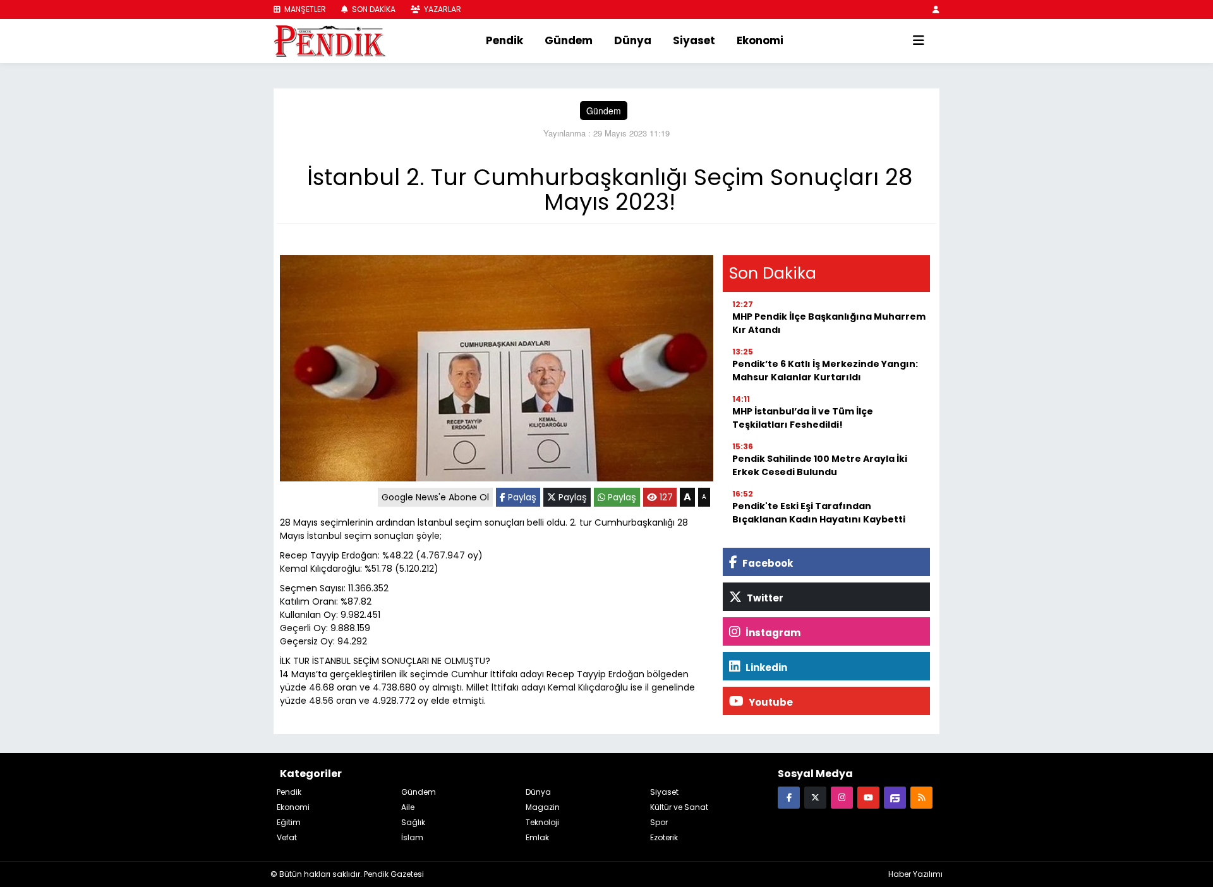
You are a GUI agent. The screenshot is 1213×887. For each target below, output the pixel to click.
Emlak (537, 837)
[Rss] (921, 797)
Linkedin (765, 667)
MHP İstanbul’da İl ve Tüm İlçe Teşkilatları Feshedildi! (802, 418)
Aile (407, 807)
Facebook (766, 563)
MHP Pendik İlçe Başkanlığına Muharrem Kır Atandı (829, 323)
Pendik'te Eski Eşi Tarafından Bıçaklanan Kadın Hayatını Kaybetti (818, 513)
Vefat (287, 837)
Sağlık (413, 822)
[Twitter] (815, 797)
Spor (659, 822)
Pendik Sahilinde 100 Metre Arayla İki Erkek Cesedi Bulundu (819, 465)
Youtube (770, 702)
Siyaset (694, 40)
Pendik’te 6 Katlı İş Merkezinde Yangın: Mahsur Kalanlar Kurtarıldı (825, 370)
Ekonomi (760, 40)
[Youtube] (868, 797)
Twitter (764, 598)
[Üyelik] (935, 9)
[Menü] (918, 41)
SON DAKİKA (372, 9)
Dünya (632, 40)
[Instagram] (842, 797)
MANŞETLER (304, 9)
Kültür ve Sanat (679, 807)
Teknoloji (542, 822)
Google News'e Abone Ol (435, 497)
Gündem (569, 40)
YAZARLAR (441, 9)
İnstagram (772, 632)
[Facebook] (789, 797)
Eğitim (289, 822)
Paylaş (520, 497)
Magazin (543, 807)
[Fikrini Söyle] (895, 797)
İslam (412, 837)
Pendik (504, 40)
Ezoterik (664, 837)
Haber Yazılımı (915, 874)
